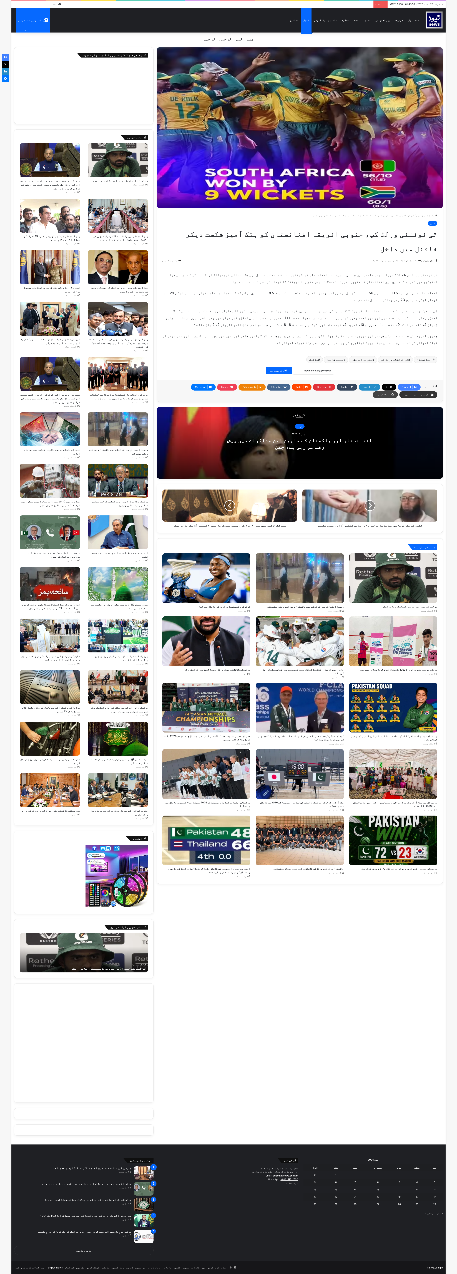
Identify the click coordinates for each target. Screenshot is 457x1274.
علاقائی (167, 1267)
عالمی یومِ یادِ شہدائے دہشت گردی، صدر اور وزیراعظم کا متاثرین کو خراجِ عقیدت (84, 1231)
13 (378, 1189)
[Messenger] (5, 78)
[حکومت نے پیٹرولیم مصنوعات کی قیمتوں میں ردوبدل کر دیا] (50, 739)
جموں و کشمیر (181, 1267)
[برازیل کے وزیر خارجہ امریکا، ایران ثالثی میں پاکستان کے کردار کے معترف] (144, 1189)
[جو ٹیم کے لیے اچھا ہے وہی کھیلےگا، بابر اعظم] (393, 578)
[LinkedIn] (5, 71)
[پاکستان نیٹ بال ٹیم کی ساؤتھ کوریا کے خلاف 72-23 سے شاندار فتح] (393, 840)
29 (336, 1204)
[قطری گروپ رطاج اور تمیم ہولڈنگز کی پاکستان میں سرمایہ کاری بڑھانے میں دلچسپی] (50, 636)
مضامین (294, 20)
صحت (356, 20)
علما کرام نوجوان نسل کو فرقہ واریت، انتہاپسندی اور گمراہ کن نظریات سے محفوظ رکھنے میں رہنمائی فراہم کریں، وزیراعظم (50, 184)
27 (377, 1204)
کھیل (306, 20)
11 (417, 1189)
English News (55, 1267)
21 (355, 1196)
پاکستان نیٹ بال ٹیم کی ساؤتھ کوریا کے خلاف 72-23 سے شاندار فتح (399, 868)
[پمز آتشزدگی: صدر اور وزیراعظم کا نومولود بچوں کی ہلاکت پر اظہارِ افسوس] (118, 267)
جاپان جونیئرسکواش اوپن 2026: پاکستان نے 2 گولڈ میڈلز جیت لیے (398, 669)
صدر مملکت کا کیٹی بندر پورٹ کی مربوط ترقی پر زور (50, 810)
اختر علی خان (428, 260)
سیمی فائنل (335, 359)
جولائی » (430, 1213)
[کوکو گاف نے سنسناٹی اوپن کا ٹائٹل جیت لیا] (206, 578)
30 (314, 1204)
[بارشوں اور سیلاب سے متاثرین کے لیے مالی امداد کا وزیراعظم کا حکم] (144, 1173)
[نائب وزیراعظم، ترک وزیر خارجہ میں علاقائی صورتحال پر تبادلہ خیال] (50, 532)
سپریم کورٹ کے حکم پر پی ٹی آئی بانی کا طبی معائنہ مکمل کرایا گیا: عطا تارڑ (85, 1215)
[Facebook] (5, 57)
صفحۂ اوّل (413, 20)
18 (417, 1196)
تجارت (345, 20)
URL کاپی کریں (278, 370)
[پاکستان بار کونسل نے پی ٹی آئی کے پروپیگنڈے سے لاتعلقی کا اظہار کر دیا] (144, 1204)
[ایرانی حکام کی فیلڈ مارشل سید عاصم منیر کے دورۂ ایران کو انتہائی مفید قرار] (50, 319)
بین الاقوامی (382, 20)
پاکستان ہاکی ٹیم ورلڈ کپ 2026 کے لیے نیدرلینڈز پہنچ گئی (308, 868)
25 (417, 1204)
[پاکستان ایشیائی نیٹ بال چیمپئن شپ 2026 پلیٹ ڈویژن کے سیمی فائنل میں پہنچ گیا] (206, 774)
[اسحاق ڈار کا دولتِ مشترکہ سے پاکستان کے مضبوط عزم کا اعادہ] (50, 267)
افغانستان (425, 359)
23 (314, 1196)
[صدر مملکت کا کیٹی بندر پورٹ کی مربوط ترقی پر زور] (50, 790)
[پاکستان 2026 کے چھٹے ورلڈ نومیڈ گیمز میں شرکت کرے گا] (206, 641)
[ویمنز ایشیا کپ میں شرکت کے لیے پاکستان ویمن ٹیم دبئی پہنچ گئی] (300, 578)
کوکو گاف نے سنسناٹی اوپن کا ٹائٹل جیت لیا (224, 606)
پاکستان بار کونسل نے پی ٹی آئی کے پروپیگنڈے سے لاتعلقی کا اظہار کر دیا (88, 1199)
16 (315, 1189)
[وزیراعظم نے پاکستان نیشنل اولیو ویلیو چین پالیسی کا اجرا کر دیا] (118, 636)
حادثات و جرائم (152, 1267)
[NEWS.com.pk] (434, 20)
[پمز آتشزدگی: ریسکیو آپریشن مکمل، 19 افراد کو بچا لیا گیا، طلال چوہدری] (50, 216)
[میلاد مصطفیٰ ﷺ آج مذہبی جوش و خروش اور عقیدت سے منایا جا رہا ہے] (118, 584)
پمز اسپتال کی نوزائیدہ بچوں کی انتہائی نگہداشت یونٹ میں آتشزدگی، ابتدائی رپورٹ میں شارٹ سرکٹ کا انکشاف (118, 343)
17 (435, 1196)
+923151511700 (289, 1179)
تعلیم (366, 20)
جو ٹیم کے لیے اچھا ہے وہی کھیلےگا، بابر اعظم (410, 606)
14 (355, 1189)
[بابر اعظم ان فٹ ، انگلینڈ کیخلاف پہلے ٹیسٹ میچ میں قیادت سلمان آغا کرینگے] (300, 641)
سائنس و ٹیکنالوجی (325, 20)
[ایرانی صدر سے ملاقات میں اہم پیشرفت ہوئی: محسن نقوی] (118, 532)
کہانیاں (69, 1267)
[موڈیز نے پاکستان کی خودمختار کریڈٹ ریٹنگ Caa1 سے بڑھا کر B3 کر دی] (50, 687)
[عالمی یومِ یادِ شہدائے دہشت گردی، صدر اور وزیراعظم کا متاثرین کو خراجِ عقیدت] (144, 1236)
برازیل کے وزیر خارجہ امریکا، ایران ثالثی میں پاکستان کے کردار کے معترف (86, 1183)
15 (336, 1189)
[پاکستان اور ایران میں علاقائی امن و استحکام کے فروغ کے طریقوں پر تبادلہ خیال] (118, 687)
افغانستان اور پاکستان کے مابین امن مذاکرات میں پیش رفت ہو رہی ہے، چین (299, 443)
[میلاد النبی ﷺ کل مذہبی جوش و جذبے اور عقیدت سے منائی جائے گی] (118, 739)
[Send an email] (419, 260)
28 (355, 1204)
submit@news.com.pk (285, 1175)
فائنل (313, 359)
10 (434, 1189)
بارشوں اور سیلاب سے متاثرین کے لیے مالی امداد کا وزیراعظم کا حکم (91, 1167)
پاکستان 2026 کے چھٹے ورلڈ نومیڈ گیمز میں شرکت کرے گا (217, 669)
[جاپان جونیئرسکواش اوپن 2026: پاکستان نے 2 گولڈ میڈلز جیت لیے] (393, 641)
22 (336, 1196)
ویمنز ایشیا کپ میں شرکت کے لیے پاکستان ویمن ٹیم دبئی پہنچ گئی (305, 606)
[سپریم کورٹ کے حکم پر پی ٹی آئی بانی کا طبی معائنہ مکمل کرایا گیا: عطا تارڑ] (144, 1220)
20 (377, 1196)
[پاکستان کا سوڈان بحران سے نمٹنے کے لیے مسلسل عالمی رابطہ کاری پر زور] (118, 481)
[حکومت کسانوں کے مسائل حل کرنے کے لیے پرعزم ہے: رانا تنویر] (118, 790)
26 (399, 1204)
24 (434, 1204)
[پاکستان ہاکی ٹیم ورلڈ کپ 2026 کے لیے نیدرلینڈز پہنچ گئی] (300, 840)
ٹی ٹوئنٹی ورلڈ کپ (394, 359)
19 (399, 1196)
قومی (400, 20)
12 (399, 1189)
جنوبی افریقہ (362, 359)
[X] (5, 64)
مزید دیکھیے (83, 1250)
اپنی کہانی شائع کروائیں (30, 1267)
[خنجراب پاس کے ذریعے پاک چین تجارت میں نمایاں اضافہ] (50, 429)
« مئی (440, 1213)
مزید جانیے (291, 1183)
